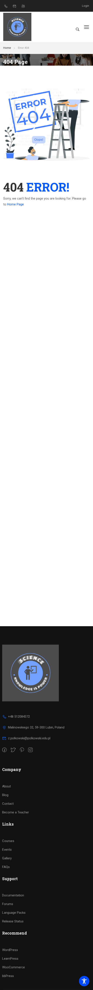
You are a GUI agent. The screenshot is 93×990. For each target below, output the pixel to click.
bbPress (8, 976)
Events (7, 850)
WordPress (10, 950)
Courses (8, 841)
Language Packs (14, 913)
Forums (7, 904)
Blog (5, 795)
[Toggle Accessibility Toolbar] (84, 981)
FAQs (6, 867)
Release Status (13, 921)
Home (7, 47)
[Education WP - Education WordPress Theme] (17, 27)
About (6, 786)
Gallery (7, 858)
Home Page (15, 204)
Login (85, 5)
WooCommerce (13, 967)
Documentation (13, 895)
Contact (8, 804)
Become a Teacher (15, 812)
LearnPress (10, 959)
